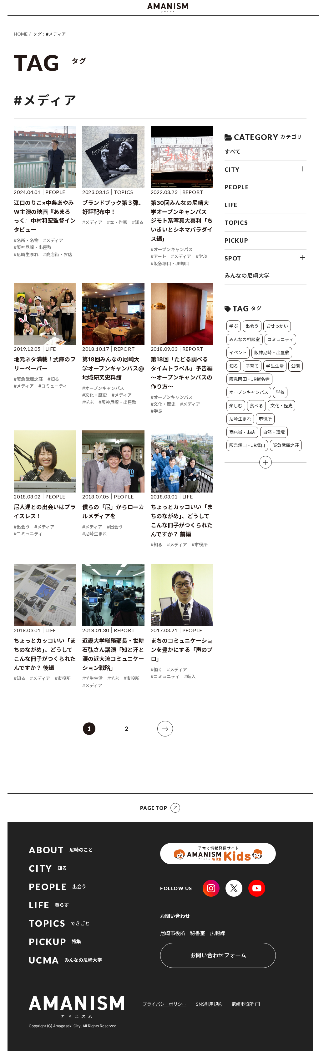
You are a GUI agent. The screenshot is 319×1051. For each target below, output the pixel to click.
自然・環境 (274, 432)
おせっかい (277, 326)
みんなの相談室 (244, 339)
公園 (295, 366)
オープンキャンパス (248, 392)
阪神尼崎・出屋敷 (271, 352)
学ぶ (233, 326)
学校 (280, 392)
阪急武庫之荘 (286, 445)
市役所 (265, 418)
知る (233, 366)
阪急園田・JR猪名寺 (249, 379)
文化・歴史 (281, 405)
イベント (238, 352)
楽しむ (235, 405)
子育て (252, 366)
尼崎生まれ (240, 418)
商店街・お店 (242, 432)
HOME (21, 34)
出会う (252, 326)
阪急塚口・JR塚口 (247, 445)
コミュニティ (280, 339)
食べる (256, 405)
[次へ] (165, 728)
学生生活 (275, 366)
